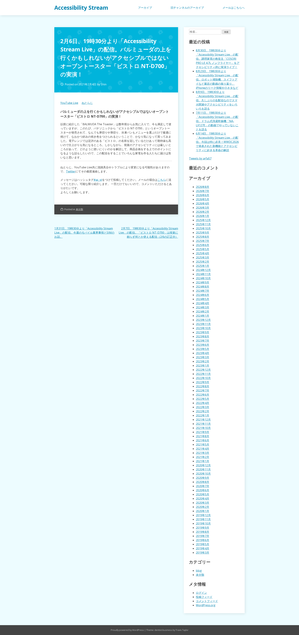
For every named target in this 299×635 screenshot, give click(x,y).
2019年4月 (202, 548)
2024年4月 (202, 303)
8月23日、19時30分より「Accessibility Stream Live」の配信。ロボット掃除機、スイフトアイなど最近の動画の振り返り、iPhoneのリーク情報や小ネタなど (217, 79)
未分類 (79, 209)
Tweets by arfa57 (200, 158)
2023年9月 (202, 332)
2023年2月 (202, 361)
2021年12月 (203, 419)
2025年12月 (203, 220)
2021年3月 (202, 453)
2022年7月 (202, 390)
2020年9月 (202, 478)
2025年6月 (202, 245)
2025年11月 (203, 224)
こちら (161, 180)
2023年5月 (202, 349)
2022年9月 (202, 382)
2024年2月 (202, 311)
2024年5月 (202, 299)
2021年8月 (202, 436)
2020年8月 (202, 482)
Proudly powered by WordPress (127, 630)
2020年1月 (202, 511)
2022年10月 (203, 378)
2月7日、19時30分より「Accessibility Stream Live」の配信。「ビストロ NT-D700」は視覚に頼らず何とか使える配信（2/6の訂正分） (148, 233)
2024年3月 (202, 307)
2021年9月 (202, 432)
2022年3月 (202, 407)
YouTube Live (69, 103)
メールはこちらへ (234, 8)
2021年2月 (202, 457)
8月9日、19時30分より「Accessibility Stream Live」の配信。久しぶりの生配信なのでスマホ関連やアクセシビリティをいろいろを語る (217, 100)
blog (199, 570)
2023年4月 (202, 353)
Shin (103, 84)
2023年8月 (202, 336)
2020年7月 (202, 486)
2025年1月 (202, 266)
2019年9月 (202, 528)
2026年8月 (202, 187)
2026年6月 (202, 195)
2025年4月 (202, 253)
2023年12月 (203, 320)
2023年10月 (203, 328)
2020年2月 (202, 507)
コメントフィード (207, 601)
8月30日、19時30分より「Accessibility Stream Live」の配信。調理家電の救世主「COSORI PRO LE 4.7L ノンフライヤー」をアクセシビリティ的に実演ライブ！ (217, 58)
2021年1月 (202, 461)
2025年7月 (202, 241)
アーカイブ (145, 8)
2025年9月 (202, 232)
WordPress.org (205, 605)
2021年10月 (203, 428)
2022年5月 (202, 399)
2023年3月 (202, 357)
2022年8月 (202, 386)
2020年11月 (203, 469)
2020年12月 (203, 465)
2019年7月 (202, 536)
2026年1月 (202, 216)
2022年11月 (203, 374)
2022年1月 (202, 415)
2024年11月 (203, 274)
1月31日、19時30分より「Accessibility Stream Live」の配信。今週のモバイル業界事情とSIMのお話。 (84, 233)
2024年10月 (203, 278)
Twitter (70, 171)
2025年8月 (202, 237)
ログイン (201, 593)
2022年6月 (202, 395)
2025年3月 (202, 257)
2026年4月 (202, 203)
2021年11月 (203, 424)
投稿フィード (204, 597)
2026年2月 (202, 212)
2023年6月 (202, 345)
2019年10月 (203, 523)
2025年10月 (203, 228)
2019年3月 (202, 552)
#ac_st (98, 180)
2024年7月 (202, 291)
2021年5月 (202, 444)
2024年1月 (202, 316)
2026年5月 (202, 199)
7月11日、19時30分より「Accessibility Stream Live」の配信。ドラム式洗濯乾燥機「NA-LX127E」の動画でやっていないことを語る (217, 121)
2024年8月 (202, 286)
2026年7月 (202, 191)
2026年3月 (202, 208)
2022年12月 (203, 370)
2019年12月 (203, 515)
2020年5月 (202, 494)
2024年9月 (202, 282)
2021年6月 (202, 440)
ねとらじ (87, 103)
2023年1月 (202, 365)
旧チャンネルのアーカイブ (187, 8)
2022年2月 (202, 411)
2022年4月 (202, 403)
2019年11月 (203, 519)
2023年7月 (202, 341)
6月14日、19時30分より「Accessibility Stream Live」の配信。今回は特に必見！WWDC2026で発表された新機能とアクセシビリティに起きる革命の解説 (217, 142)
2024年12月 (203, 270)
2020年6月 (202, 490)
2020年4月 (202, 498)
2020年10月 (203, 474)
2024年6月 (202, 295)
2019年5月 (202, 544)
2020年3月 (202, 503)
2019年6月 (202, 540)
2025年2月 (202, 262)
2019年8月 (202, 532)
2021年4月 (202, 449)
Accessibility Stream (81, 7)
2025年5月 (202, 249)
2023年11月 (203, 324)
